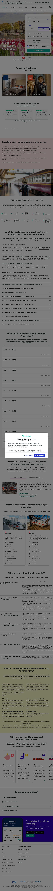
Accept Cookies (39, 455)
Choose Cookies (28, 455)
